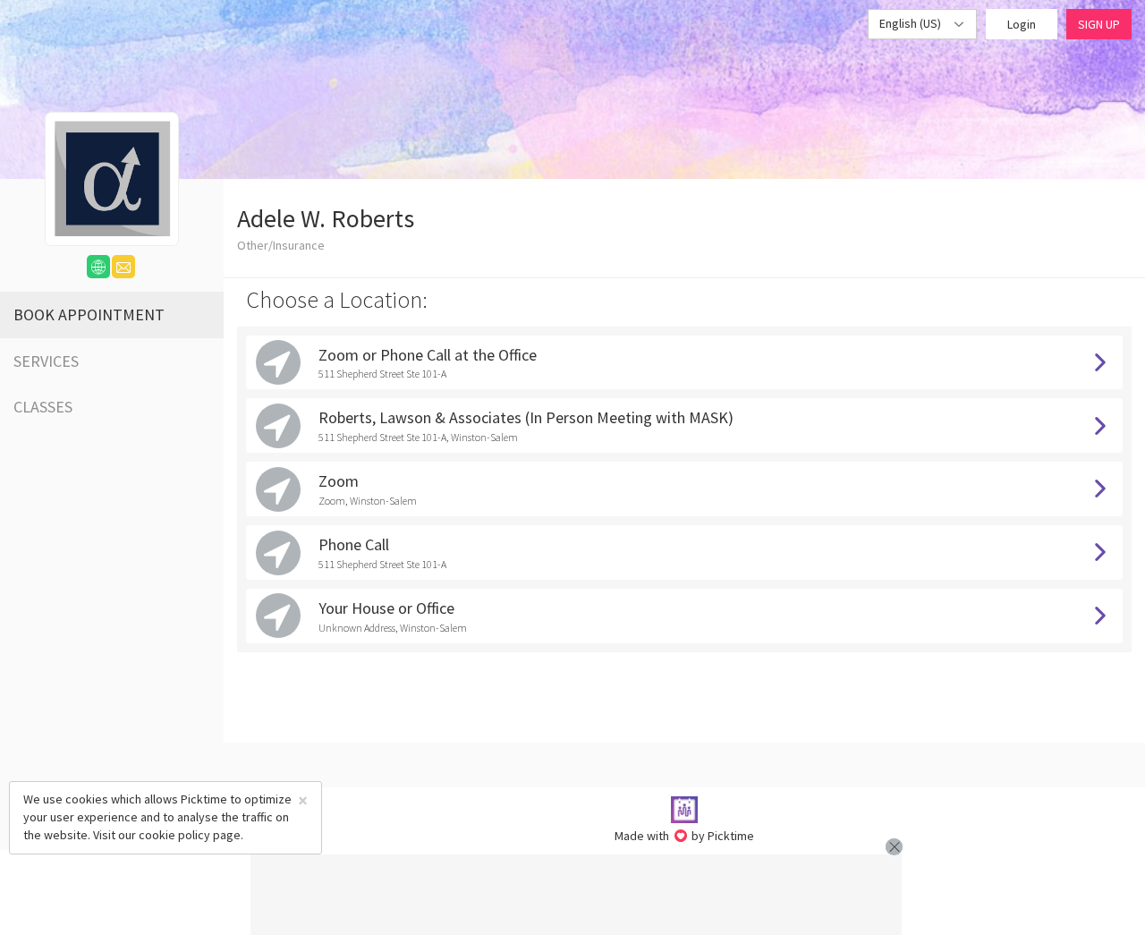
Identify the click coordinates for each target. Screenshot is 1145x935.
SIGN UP (1099, 24)
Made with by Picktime (685, 836)
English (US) (911, 23)
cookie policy (174, 835)
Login (1021, 24)
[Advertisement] (576, 894)
